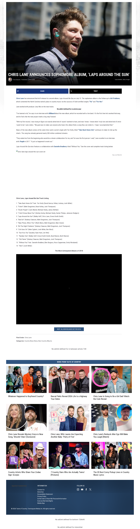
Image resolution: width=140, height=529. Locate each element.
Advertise (40, 492)
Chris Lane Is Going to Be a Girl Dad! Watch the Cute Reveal (111, 397)
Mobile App (41, 503)
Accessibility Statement (45, 494)
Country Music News (31, 341)
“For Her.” (99, 102)
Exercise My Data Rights (45, 501)
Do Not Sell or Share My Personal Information (52, 498)
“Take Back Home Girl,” (86, 130)
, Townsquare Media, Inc (35, 508)
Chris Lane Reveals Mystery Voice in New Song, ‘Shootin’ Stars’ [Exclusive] (25, 435)
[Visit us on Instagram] (79, 489)
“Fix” (91, 102)
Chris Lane (20, 98)
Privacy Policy (41, 496)
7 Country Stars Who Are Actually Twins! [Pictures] (68, 473)
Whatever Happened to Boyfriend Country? (26, 396)
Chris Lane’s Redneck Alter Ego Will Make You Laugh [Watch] (110, 435)
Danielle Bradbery (60, 146)
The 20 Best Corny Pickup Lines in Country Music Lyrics (111, 473)
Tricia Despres (16, 79)
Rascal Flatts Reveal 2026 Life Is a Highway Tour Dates (69, 397)
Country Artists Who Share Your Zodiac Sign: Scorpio (24, 473)
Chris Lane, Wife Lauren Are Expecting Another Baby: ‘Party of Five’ (67, 435)
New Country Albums (45, 341)
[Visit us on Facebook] (87, 489)
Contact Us (40, 489)
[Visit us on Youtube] (83, 489)
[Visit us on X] (91, 489)
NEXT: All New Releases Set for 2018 (69, 329)
